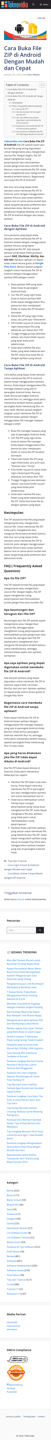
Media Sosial (14, 1242)
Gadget (11, 1218)
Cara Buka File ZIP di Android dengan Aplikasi (22, 91)
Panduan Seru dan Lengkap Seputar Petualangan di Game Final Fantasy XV (23, 1076)
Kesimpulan (17, 102)
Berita (10, 1190)
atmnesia (12, 1329)
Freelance (12, 1214)
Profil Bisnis (13, 1251)
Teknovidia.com (13, 141)
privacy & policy (13, 1416)
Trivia (10, 1284)
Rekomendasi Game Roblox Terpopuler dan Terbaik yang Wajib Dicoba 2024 (23, 1158)
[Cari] (40, 930)
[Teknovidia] (14, 4)
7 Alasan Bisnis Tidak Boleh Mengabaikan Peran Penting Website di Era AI (22, 995)
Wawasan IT (13, 1293)
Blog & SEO (13, 1204)
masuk (20, 899)
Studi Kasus (13, 1275)
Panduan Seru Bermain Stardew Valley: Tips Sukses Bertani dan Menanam (24, 1123)
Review (10, 1256)
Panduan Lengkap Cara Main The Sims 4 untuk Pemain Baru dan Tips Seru (25, 1100)
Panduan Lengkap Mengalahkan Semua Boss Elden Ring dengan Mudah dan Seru (24, 1147)
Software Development (19, 1265)
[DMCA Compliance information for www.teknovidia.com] (17, 1361)
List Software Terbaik (18, 1237)
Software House (15, 1270)
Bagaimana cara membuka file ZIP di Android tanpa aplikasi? (29, 127)
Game (10, 1223)
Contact (41, 1416)
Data (9, 1209)
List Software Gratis (17, 1232)
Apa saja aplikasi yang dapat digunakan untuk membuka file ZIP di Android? (28, 120)
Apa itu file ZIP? (22, 109)
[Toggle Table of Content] (41, 85)
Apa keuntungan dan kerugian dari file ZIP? (28, 113)
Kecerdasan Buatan (17, 1228)
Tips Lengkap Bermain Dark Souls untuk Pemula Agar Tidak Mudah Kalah (25, 1135)
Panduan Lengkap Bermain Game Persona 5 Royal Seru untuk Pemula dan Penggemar (25, 1064)
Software (11, 1260)
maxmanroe (13, 1325)
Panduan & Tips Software (20, 1246)
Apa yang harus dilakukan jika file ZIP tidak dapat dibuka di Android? (30, 132)
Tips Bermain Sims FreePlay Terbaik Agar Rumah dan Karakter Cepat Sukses (25, 1088)
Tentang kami (29, 1416)
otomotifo (12, 1322)
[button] (33, 4)
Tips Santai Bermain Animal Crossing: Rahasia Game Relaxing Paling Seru (24, 1111)
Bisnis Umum (14, 1200)
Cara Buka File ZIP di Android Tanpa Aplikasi (25, 98)
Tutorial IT (12, 1289)
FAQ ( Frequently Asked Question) (27, 106)
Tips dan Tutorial (17, 860)
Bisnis (10, 1195)
